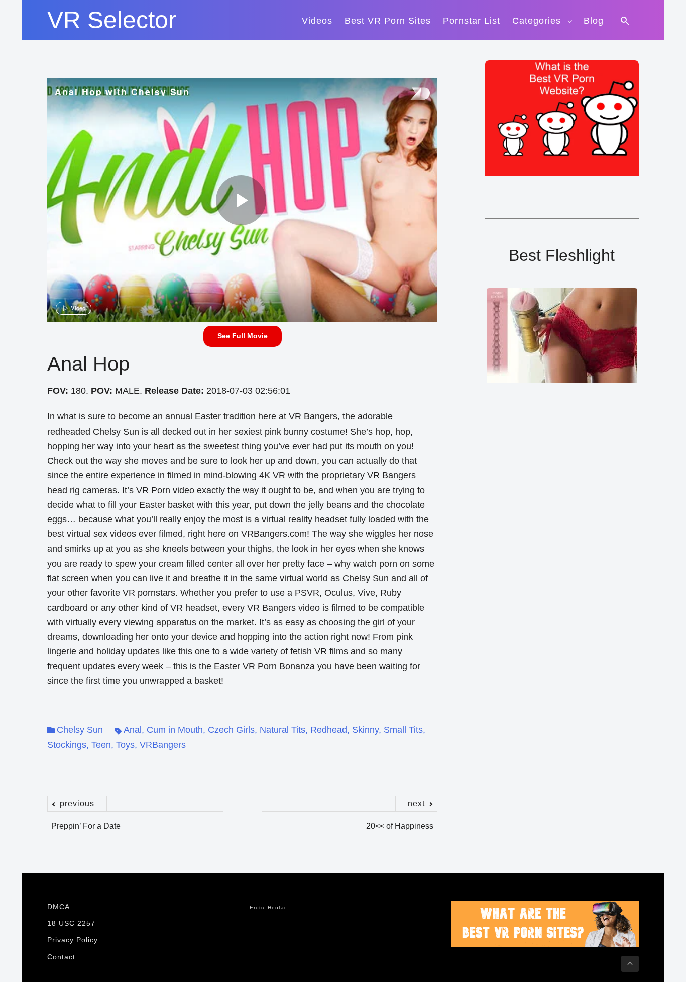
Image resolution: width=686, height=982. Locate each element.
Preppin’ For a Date (86, 820)
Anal (133, 730)
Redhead (328, 730)
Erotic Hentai (268, 907)
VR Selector (111, 20)
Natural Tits (282, 730)
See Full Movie (242, 336)
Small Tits (403, 730)
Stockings (66, 745)
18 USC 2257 (71, 923)
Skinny (365, 730)
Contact (61, 957)
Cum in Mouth (175, 730)
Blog (594, 21)
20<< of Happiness (399, 820)
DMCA (58, 907)
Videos (317, 21)
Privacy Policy (72, 940)
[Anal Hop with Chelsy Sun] (241, 200)
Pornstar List (471, 21)
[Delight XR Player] (407, 94)
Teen (101, 745)
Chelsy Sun (80, 730)
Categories (536, 21)
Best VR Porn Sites (388, 21)
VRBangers (163, 745)
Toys (125, 745)
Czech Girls (231, 730)
